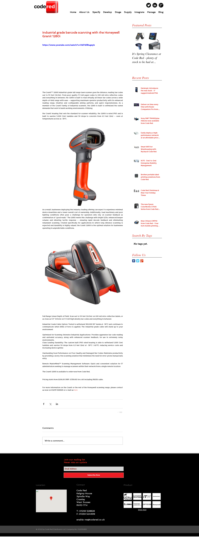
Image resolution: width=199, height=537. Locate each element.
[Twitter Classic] (137, 260)
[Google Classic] (141, 260)
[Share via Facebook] (43, 404)
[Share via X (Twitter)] (50, 404)
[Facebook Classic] (133, 260)
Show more (142, 512)
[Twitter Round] (148, 5)
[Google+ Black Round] (161, 5)
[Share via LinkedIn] (57, 404)
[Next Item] (157, 41)
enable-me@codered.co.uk (90, 521)
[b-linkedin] (154, 5)
